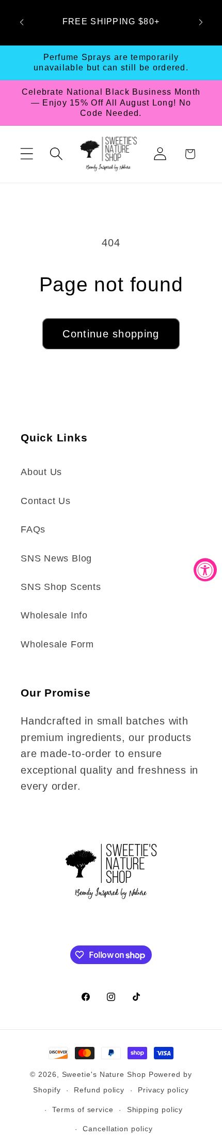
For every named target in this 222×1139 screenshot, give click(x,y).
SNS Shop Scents (61, 587)
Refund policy (99, 1090)
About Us (41, 472)
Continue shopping (110, 333)
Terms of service (83, 1109)
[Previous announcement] (21, 22)
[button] (26, 154)
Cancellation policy (117, 1129)
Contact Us (46, 501)
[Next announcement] (200, 22)
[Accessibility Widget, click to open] (205, 569)
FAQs (33, 529)
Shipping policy (155, 1109)
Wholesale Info (54, 615)
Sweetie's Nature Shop (104, 1074)
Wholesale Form (57, 644)
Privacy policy (163, 1090)
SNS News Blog (56, 558)
